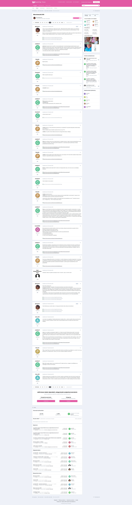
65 (59, 22)
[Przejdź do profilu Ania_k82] (37, 320)
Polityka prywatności (62, 500)
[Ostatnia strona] (64, 22)
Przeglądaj (35, 5)
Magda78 (96, 24)
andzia (36, 457)
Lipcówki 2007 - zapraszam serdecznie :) (40, 452)
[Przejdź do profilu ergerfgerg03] (85, 107)
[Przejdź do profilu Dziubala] (70, 469)
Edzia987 (88, 24)
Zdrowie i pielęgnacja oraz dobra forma (50, 429)
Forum (43, 2)
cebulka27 (37, 43)
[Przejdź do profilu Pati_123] (37, 351)
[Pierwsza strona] (33, 22)
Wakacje (46, 442)
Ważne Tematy (48, 5)
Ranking (55, 8)
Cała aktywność (41, 5)
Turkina (36, 442)
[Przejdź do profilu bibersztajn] (70, 457)
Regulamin (56, 500)
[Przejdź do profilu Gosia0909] (37, 229)
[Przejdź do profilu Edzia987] (85, 25)
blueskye (36, 446)
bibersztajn (73, 456)
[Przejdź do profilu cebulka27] (37, 47)
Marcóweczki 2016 (36, 460)
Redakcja (87, 103)
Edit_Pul (87, 60)
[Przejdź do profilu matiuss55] (70, 493)
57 (44, 22)
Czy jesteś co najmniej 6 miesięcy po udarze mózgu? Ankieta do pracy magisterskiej (47, 437)
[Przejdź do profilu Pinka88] (37, 63)
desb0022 (87, 93)
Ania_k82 (37, 316)
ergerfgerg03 (88, 106)
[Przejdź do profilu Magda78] (93, 25)
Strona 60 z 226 (69, 22)
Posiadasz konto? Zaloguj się (86, 2)
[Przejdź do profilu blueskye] (70, 446)
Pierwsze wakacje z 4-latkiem (38, 441)
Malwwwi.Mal (73, 460)
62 (53, 22)
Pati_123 (37, 347)
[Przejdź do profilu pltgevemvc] (85, 100)
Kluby (33, 8)
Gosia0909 (37, 225)
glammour (40, 17)
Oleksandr (72, 452)
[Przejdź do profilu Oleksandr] (70, 453)
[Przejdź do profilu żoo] (85, 97)
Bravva (72, 441)
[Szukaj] (99, 5)
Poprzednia (37, 22)
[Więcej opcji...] (80, 26)
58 (46, 22)
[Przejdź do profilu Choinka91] (37, 76)
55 (40, 22)
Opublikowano (48, 26)
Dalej (62, 22)
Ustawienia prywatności (71, 500)
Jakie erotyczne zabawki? (37, 445)
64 (57, 22)
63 (55, 22)
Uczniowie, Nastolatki (47, 457)
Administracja (42, 8)
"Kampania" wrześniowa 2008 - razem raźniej (41, 456)
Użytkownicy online (49, 8)
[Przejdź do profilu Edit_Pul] (85, 59)
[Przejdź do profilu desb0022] (85, 94)
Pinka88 (37, 59)
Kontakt (76, 500)
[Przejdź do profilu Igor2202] (69, 414)
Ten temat (94, 5)
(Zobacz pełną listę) (78, 418)
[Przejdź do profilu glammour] (34, 18)
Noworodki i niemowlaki (46, 18)
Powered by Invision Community (66, 503)
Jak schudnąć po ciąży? (90, 85)
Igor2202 (72, 414)
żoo (86, 96)
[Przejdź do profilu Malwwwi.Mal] (70, 461)
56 (42, 22)
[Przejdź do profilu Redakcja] (85, 104)
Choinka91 (37, 72)
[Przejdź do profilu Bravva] (70, 442)
